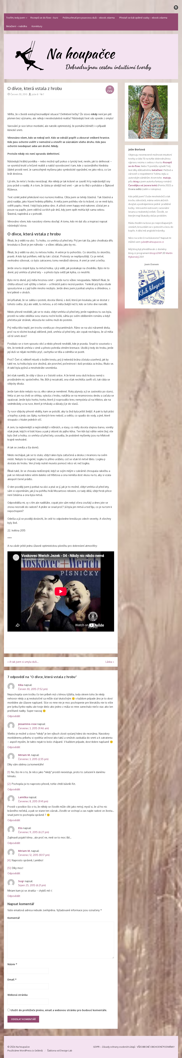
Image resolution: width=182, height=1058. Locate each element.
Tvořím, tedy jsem (15, 17)
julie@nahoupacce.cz (152, 241)
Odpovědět (13, 716)
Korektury (37, 26)
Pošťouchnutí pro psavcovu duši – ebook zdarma (89, 17)
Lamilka (23, 797)
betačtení (157, 170)
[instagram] (176, 7)
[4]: (9, 860)
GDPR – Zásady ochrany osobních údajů (114, 1046)
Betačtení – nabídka (16, 26)
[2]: (9, 783)
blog (135, 181)
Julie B (34, 94)
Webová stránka (17, 994)
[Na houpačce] (91, 56)
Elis (20, 828)
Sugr (21, 881)
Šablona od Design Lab (59, 1050)
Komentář (13, 917)
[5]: (9, 867)
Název (12, 964)
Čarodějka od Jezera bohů (142, 185)
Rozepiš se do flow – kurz (44, 17)
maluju (167, 177)
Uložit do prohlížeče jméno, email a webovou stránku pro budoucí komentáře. (58, 1010)
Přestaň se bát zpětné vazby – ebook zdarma (143, 17)
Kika (20, 684)
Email (12, 979)
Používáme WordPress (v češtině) (25, 1050)
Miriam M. (24, 754)
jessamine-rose (27, 723)
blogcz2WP (156, 253)
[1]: (8, 772)
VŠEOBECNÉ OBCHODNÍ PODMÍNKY (156, 1046)
